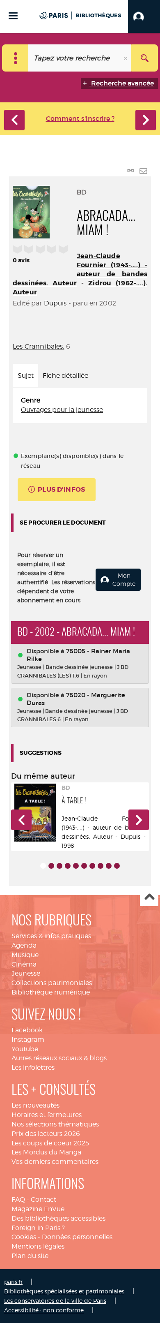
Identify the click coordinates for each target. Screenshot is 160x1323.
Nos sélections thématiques (55, 1124)
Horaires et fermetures (46, 1115)
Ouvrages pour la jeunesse (62, 410)
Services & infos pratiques (51, 936)
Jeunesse (25, 973)
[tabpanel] (80, 405)
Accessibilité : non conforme (44, 1310)
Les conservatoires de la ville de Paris (55, 1300)
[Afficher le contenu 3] (59, 866)
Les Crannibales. (38, 346)
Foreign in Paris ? (38, 1228)
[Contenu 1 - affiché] (43, 866)
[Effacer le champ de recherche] (126, 58)
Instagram (27, 1039)
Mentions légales (37, 1246)
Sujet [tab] (26, 375)
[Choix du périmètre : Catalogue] (15, 58)
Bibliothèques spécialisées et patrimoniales (64, 1291)
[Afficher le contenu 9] (109, 866)
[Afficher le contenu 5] (76, 866)
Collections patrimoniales (51, 983)
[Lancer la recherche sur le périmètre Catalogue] (144, 58)
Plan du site (29, 1256)
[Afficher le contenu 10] (117, 866)
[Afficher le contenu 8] (100, 866)
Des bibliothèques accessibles (58, 1218)
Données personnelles (77, 1237)
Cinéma (24, 964)
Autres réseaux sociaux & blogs (59, 1058)
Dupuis (55, 303)
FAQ (18, 1199)
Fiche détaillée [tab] (65, 375)
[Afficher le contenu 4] (68, 866)
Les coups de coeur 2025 (50, 1143)
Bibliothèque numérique (50, 992)
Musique (25, 955)
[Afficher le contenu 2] (51, 866)
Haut (149, 897)
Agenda (24, 945)
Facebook (27, 1030)
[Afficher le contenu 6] (84, 866)
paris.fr (13, 1281)
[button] (144, 16)
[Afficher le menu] (13, 15)
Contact (43, 1199)
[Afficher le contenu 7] (92, 866)
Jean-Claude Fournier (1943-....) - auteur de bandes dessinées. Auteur (80, 269)
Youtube (24, 1049)
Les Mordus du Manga (46, 1152)
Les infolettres (33, 1067)
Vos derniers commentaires (54, 1162)
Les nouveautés (35, 1105)
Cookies (23, 1237)
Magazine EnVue (37, 1209)
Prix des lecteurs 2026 (45, 1134)
